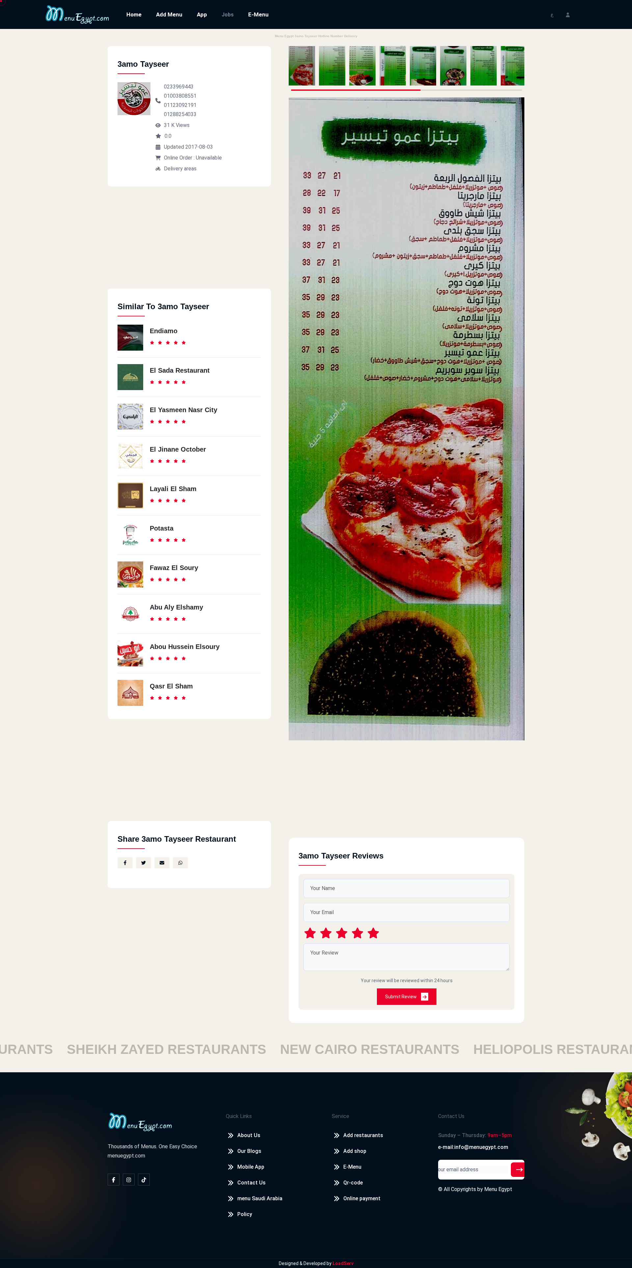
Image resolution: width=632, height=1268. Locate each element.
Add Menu (169, 14)
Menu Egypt (498, 1189)
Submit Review (401, 996)
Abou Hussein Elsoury (185, 646)
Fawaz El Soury (174, 567)
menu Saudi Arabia (259, 1198)
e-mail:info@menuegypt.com (473, 1147)
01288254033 (180, 114)
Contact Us (251, 1183)
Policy (244, 1214)
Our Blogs (249, 1151)
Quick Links (239, 1116)
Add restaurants (363, 1135)
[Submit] (519, 1169)
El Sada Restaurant (180, 370)
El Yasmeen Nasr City (183, 409)
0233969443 (179, 87)
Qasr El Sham (171, 686)
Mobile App (250, 1167)
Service (340, 1116)
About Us (248, 1135)
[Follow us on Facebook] (113, 1179)
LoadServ (343, 1263)
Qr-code (353, 1183)
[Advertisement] (189, 242)
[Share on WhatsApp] (180, 862)
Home (134, 14)
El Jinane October (178, 449)
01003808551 (180, 96)
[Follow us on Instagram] (129, 1179)
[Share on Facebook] (125, 862)
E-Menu (258, 14)
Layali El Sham (173, 488)
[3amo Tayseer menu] (302, 66)
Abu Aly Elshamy (176, 607)
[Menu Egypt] (77, 14)
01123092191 (180, 105)
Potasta (161, 528)
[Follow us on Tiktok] (144, 1179)
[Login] (568, 14)
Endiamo (163, 331)
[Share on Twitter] (143, 862)
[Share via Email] (162, 862)
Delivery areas (180, 168)
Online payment (362, 1198)
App (202, 14)
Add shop (354, 1151)
